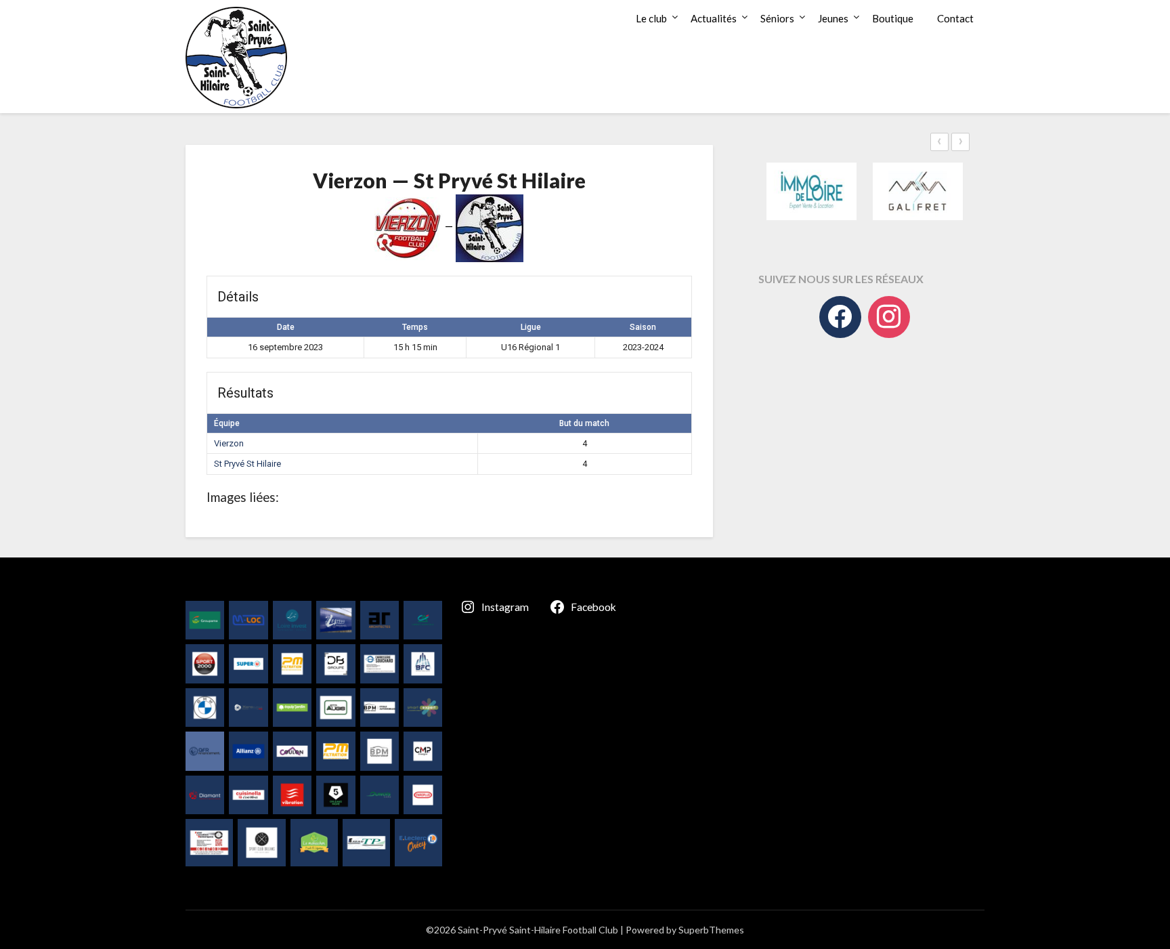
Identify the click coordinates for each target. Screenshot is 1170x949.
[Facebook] (840, 317)
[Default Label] (889, 317)
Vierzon (229, 443)
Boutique (892, 18)
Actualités (714, 18)
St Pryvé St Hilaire (247, 464)
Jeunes (833, 18)
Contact (955, 18)
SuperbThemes (711, 929)
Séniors (777, 18)
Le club (651, 18)
